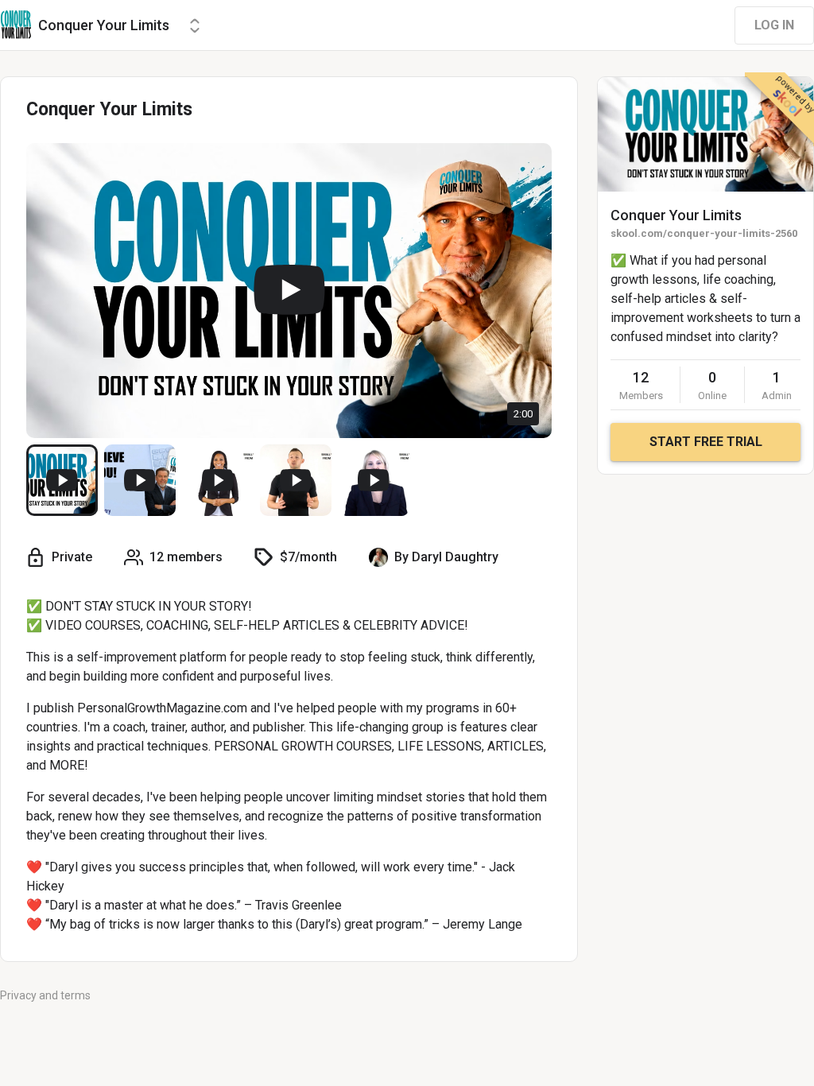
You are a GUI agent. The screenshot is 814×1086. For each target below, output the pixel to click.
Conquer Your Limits (676, 215)
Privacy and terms (45, 995)
